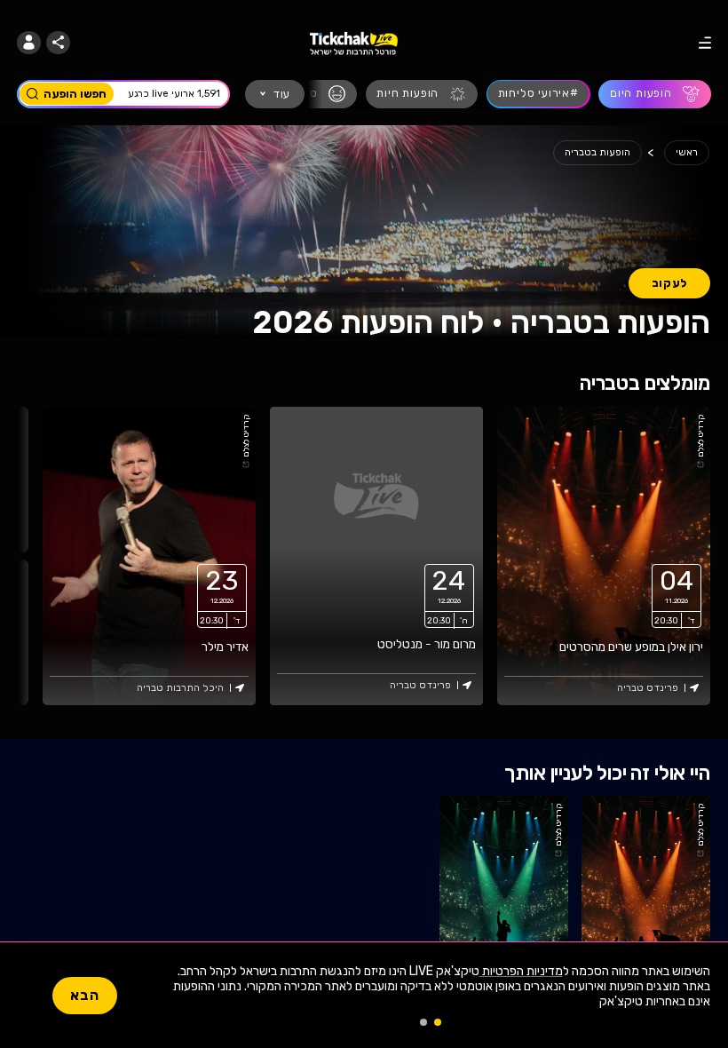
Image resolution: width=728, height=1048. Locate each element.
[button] (29, 43)
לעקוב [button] (669, 283)
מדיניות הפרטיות (521, 971)
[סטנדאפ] (310, 94)
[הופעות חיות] (422, 94)
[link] (603, 556)
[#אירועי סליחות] (538, 94)
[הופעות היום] (654, 94)
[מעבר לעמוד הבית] (354, 42)
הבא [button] (84, 995)
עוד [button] (281, 93)
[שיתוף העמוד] (58, 43)
